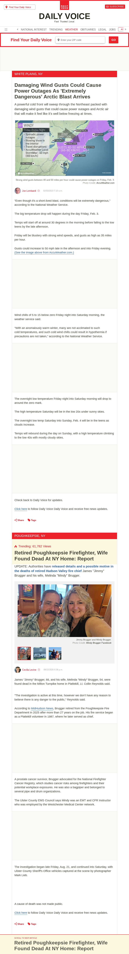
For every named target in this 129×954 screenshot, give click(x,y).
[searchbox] (22, 7)
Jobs (112, 29)
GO (113, 39)
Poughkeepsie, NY (29, 535)
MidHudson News (42, 708)
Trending (56, 29)
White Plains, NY (28, 74)
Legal (102, 29)
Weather (71, 29)
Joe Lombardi (29, 190)
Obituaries (88, 29)
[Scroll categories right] (125, 29)
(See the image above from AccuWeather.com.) (44, 252)
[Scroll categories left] (17, 29)
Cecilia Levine (29, 669)
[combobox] (19, 7)
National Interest (34, 29)
